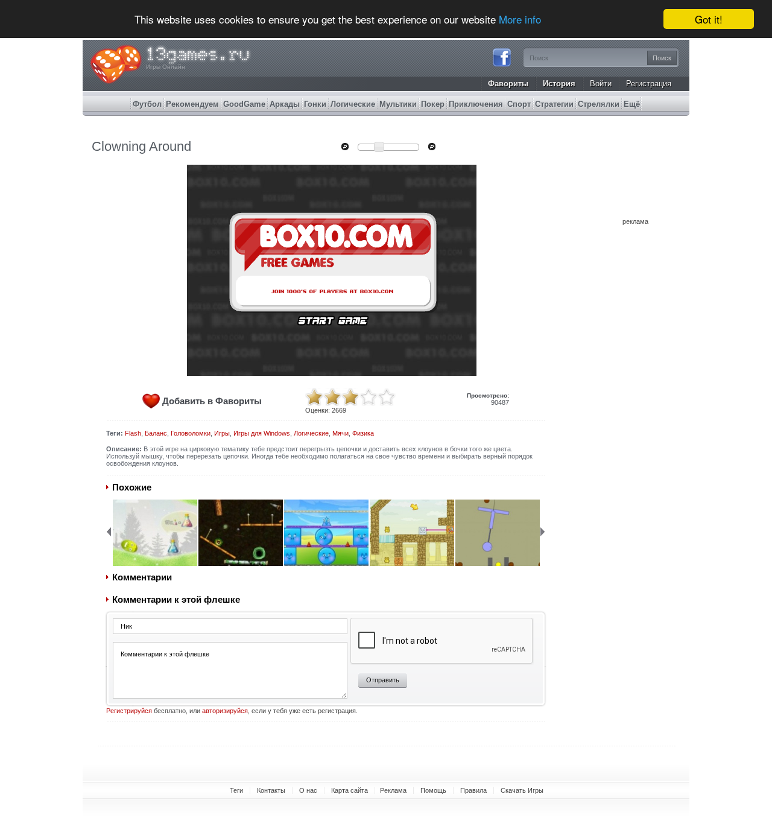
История (559, 83)
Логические (311, 433)
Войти (601, 83)
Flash (133, 433)
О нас (308, 790)
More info (520, 19)
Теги (236, 790)
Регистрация (648, 83)
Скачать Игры (522, 790)
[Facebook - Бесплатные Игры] (501, 65)
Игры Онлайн (165, 66)
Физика (363, 433)
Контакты (271, 790)
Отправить (382, 680)
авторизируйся (225, 710)
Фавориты (508, 83)
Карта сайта (349, 790)
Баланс (156, 433)
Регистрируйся (129, 710)
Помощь (433, 790)
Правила (473, 790)
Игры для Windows (261, 433)
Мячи (340, 433)
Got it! (709, 19)
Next (542, 531)
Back (108, 531)
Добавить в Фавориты (212, 401)
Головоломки (190, 433)
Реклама (393, 790)
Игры (222, 433)
